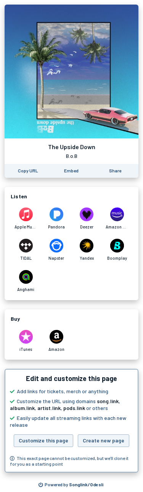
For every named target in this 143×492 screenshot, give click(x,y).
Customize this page (43, 440)
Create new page (103, 440)
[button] (71, 420)
